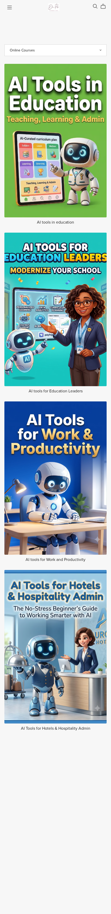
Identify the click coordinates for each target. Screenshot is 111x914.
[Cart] (105, 6)
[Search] (95, 6)
